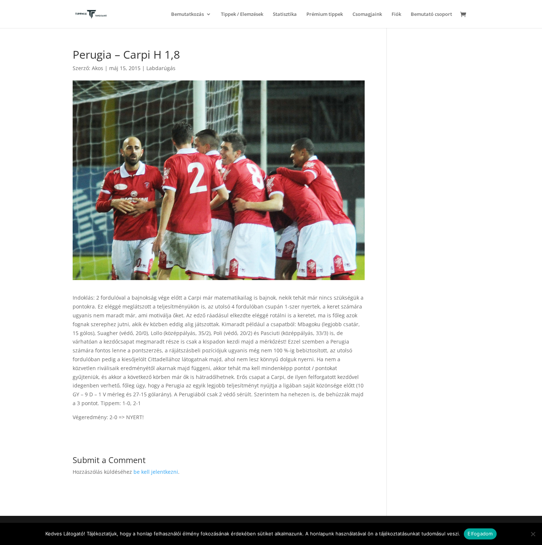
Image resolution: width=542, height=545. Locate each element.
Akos (97, 68)
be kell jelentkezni (155, 471)
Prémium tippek (324, 14)
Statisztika (285, 14)
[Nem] (532, 534)
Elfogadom (480, 534)
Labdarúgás (161, 68)
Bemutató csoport (431, 14)
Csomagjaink (367, 14)
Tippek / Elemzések (242, 14)
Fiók (396, 14)
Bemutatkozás (187, 14)
